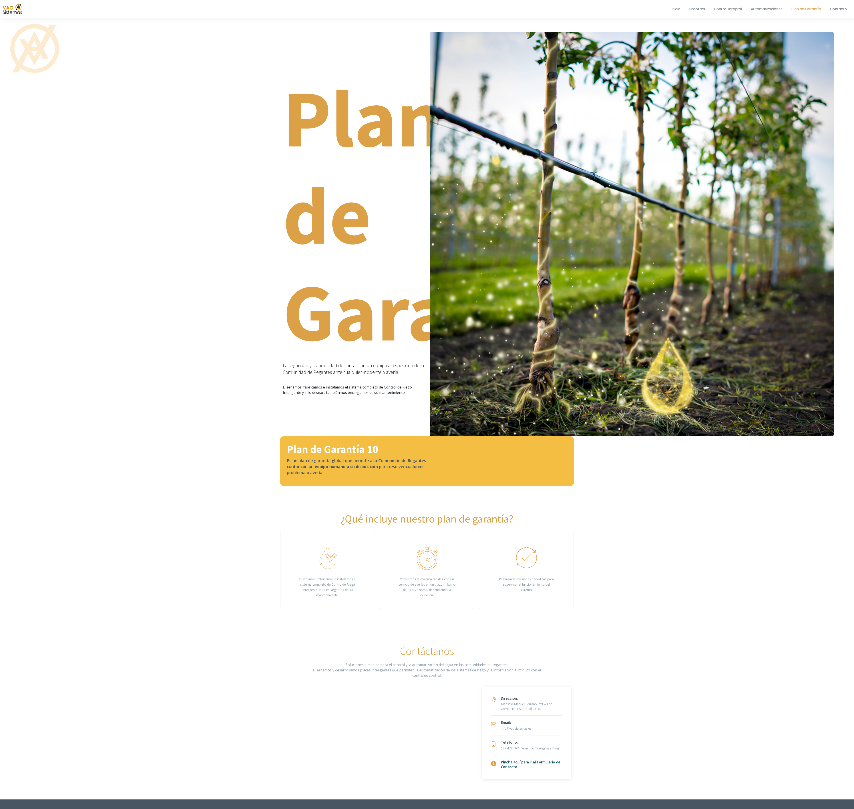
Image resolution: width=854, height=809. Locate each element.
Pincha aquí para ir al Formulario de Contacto (530, 764)
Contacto (838, 9)
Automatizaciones (766, 9)
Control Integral (728, 9)
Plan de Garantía (806, 9)
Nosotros (697, 9)
